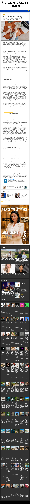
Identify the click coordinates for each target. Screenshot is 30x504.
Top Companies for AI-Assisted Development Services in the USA (12, 325)
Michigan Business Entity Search (3, 309)
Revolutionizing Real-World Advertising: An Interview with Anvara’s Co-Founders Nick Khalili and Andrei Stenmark (21, 260)
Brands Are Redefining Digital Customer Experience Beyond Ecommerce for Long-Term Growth (12, 371)
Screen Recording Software (2, 323)
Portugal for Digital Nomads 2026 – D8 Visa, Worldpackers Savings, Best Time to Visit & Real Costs (22, 438)
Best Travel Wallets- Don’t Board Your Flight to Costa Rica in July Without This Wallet (3, 404)
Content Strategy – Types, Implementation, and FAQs (24, 295)
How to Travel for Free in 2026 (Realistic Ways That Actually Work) (21, 492)
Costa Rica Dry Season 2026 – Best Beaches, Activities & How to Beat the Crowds (8, 437)
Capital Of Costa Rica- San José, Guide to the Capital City (12, 388)
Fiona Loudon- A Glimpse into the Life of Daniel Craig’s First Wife (8, 370)
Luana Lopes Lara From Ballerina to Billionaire (12, 339)
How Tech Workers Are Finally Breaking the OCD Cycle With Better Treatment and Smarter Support (22, 371)
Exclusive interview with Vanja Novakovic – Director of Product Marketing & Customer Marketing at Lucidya (24, 290)
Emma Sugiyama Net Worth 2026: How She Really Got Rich (24, 195)
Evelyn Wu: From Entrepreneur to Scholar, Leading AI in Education (7, 259)
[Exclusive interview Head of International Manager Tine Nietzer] (22, 268)
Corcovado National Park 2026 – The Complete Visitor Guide (8, 418)
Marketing (22, 282)
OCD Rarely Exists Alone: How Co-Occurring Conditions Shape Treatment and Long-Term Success (17, 371)
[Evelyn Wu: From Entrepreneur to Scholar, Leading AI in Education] (8, 253)
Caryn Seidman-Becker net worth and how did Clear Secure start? (26, 325)
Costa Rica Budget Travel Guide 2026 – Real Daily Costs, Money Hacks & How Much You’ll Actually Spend (26, 421)
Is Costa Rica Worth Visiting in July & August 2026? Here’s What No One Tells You (8, 404)
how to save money (11, 67)
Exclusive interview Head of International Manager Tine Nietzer (20, 274)
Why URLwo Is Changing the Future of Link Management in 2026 (24, 284)
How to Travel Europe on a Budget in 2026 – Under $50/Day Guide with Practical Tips (3, 471)
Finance (4, 14)
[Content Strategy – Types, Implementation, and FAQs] (17, 295)
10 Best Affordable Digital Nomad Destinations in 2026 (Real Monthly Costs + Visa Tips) (26, 455)
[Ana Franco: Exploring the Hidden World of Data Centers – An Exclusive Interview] (8, 268)
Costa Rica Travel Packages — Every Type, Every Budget (17, 388)
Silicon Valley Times (15, 4)
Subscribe (28, 10)
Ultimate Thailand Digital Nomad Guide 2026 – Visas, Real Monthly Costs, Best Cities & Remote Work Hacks (17, 421)
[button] (27, 11)
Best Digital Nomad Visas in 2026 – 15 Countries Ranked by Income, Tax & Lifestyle (8, 454)
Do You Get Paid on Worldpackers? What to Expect (22, 388)
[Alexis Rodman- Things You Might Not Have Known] (3, 195)
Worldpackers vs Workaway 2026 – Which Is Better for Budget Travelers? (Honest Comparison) (26, 472)
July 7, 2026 (23, 197)
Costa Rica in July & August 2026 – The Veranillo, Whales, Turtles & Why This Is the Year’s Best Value (3, 438)
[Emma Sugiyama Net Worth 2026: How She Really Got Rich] (17, 195)
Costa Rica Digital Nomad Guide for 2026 (13, 403)
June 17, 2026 (10, 295)
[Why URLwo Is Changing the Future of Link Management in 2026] (17, 284)
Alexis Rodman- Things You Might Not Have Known (10, 195)
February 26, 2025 (12, 19)
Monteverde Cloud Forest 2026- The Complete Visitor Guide (26, 403)
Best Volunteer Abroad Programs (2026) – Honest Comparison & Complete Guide (3, 493)
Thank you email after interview (3, 368)
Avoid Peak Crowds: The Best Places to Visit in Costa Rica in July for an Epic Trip (8, 389)
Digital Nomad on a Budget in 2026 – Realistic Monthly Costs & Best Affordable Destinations (8, 476)
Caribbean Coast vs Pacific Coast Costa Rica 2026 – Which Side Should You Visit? (22, 419)
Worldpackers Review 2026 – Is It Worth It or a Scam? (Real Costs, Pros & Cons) (26, 492)
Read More (3, 299)
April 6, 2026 (23, 297)
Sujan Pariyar (4, 260)
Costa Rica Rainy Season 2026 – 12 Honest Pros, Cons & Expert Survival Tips (12, 437)
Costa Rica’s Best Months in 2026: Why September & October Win (3, 388)
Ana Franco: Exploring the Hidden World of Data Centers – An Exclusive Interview (7, 274)
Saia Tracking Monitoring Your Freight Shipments (26, 339)
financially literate (14, 143)
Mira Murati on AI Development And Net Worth (3, 339)
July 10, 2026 (9, 197)
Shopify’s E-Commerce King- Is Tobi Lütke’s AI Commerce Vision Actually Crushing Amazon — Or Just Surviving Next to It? (7, 293)
